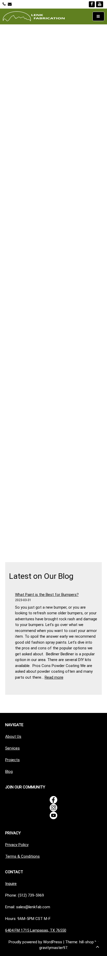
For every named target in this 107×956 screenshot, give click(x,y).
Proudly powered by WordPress (36, 942)
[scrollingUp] (97, 946)
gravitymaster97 (53, 947)
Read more (54, 677)
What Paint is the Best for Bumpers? (47, 594)
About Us (13, 736)
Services (12, 748)
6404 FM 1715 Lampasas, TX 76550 (35, 930)
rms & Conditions (25, 856)
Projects (12, 760)
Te (7, 856)
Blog (9, 771)
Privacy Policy (17, 844)
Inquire (11, 883)
